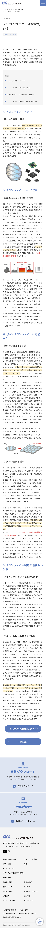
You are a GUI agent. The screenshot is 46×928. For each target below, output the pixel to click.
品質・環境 (24, 910)
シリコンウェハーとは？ (17, 80)
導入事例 (27, 887)
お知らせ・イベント (31, 891)
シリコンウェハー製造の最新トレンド (22, 101)
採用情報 (27, 896)
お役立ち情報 (19, 9)
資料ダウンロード (9, 900)
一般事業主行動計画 (9, 910)
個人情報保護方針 (9, 913)
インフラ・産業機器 (31, 859)
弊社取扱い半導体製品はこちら (23, 728)
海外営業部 (7, 877)
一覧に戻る (23, 741)
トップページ (7, 9)
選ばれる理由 (7, 882)
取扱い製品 (28, 882)
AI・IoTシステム (9, 868)
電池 (25, 864)
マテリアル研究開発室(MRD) (13, 873)
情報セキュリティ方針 (26, 913)
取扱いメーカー (8, 887)
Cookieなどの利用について (12, 917)
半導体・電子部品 (9, 859)
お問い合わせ (28, 900)
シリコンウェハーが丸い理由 (18, 87)
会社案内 (6, 896)
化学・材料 (7, 864)
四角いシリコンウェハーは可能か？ (21, 94)
